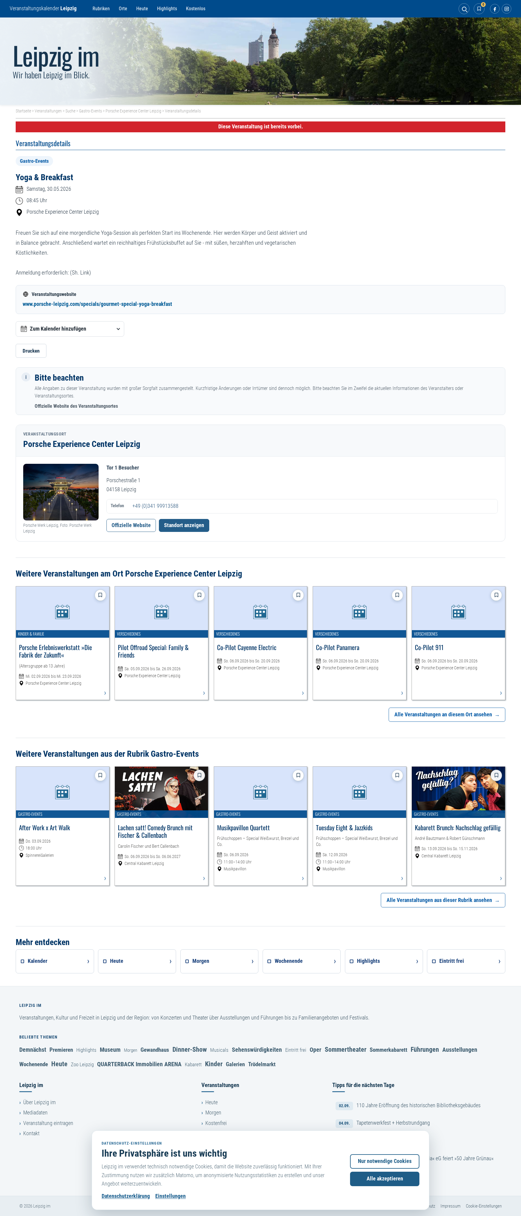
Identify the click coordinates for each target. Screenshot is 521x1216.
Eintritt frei (295, 1050)
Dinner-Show (189, 1049)
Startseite (23, 110)
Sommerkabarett (388, 1049)
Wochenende (33, 1064)
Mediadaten (35, 1113)
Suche (70, 110)
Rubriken (101, 8)
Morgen (130, 1050)
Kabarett (193, 1064)
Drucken (31, 351)
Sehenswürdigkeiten (257, 1049)
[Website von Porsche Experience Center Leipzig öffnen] (61, 492)
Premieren (61, 1049)
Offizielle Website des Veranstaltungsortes (76, 406)
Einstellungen (170, 1196)
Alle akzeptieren (385, 1179)
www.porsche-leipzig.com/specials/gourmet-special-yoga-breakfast (97, 304)
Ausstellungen (459, 1049)
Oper (315, 1049)
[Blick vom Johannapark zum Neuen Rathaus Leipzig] (260, 61)
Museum (110, 1049)
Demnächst (32, 1049)
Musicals (219, 1050)
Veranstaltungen (48, 110)
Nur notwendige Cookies (385, 1161)
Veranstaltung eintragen (48, 1123)
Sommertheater (345, 1049)
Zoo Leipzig (82, 1064)
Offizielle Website (131, 525)
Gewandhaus (155, 1049)
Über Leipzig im (39, 1102)
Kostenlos (195, 8)
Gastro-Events (90, 110)
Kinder (214, 1064)
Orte (123, 8)
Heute (142, 8)
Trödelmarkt (262, 1064)
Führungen (425, 1049)
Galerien (235, 1064)
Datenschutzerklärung (126, 1196)
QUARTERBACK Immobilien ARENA (139, 1064)
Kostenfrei (216, 1123)
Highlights (167, 8)
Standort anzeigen (184, 525)
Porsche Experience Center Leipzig (133, 110)
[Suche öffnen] (464, 8)
